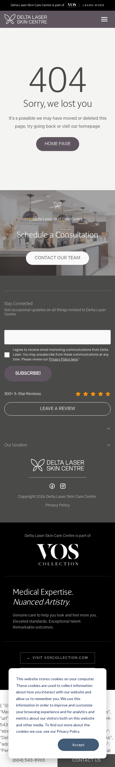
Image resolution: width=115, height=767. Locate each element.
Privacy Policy (57, 505)
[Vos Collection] (72, 5)
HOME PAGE (58, 143)
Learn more (93, 5)
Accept (78, 744)
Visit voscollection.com (57, 658)
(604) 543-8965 (29, 760)
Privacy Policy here (63, 360)
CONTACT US (86, 760)
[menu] (104, 19)
